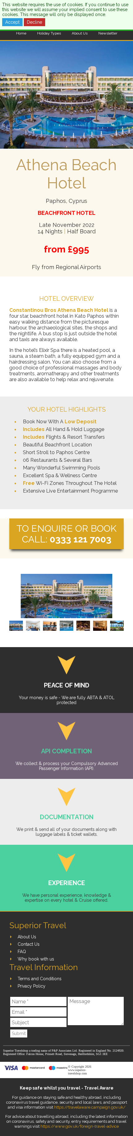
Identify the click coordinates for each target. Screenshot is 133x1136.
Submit (19, 1033)
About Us (80, 33)
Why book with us (36, 959)
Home (21, 33)
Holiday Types (49, 33)
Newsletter (107, 33)
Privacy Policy (31, 986)
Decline (34, 22)
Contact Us (29, 944)
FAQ (22, 951)
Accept (12, 22)
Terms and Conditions (40, 978)
